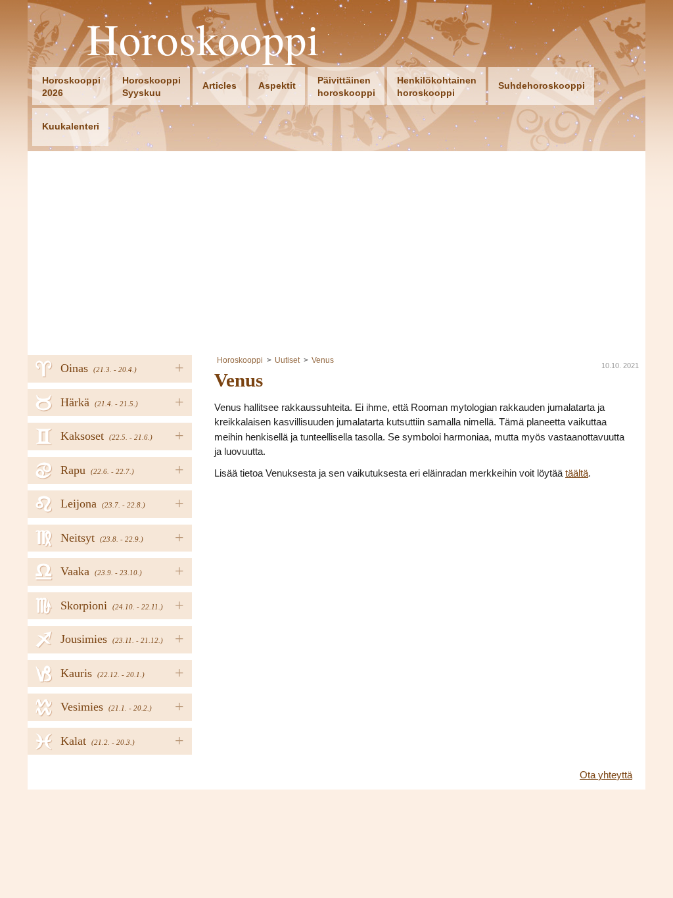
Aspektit (277, 85)
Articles (219, 85)
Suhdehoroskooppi (541, 85)
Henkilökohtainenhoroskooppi (436, 86)
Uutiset (287, 360)
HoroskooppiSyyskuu (151, 86)
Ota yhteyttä (606, 774)
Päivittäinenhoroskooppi (346, 86)
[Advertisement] (336, 250)
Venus (323, 360)
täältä (576, 473)
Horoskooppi (203, 39)
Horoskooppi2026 (71, 86)
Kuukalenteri (70, 126)
